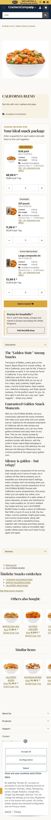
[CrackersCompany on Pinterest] (44, 2)
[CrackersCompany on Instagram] (40, 2)
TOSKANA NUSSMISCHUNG (19, 579)
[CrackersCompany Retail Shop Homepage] (21, 7)
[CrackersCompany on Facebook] (47, 2)
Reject (26, 768)
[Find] (45, 15)
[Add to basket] (4, 34)
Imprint (8, 811)
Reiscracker (11, 565)
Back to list (9, 26)
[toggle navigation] (3, 6)
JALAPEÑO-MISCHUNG (17, 585)
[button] (40, 7)
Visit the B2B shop (26, 330)
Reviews (9, 551)
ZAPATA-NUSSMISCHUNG (18, 582)
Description (10, 344)
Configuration (26, 760)
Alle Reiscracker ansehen (11, 591)
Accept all (26, 751)
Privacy (17, 811)
